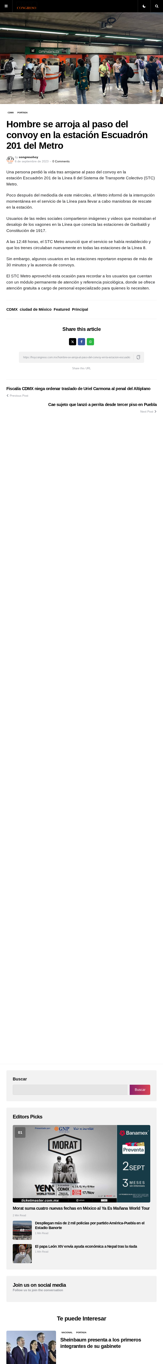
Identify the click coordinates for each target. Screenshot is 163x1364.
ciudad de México (36, 309)
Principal (80, 309)
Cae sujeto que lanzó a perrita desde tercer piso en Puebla (102, 404)
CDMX (11, 112)
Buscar (20, 1079)
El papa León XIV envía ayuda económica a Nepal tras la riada (86, 1246)
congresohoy (28, 157)
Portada (22, 112)
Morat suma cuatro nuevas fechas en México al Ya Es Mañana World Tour (81, 1208)
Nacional (67, 1332)
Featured (62, 309)
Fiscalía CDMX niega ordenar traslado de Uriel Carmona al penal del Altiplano (78, 388)
